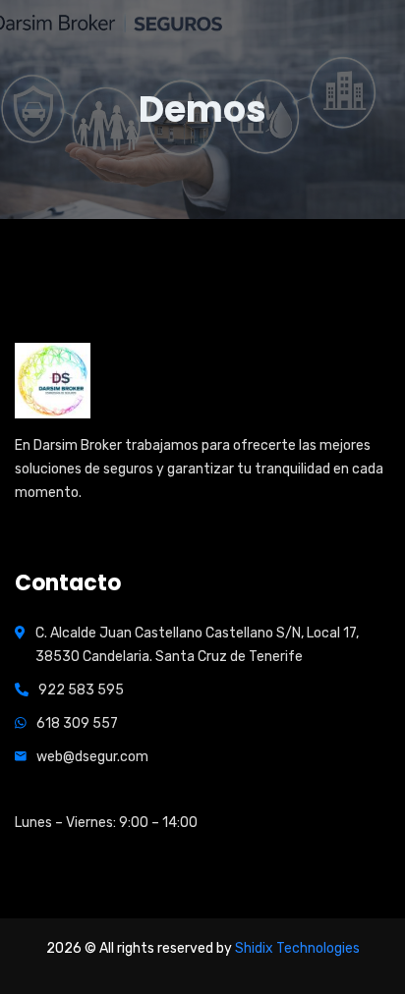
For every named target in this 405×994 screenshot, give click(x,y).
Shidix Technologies (297, 948)
